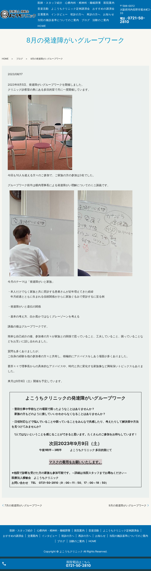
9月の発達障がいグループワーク (127, 505)
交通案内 (43, 14)
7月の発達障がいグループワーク (23, 505)
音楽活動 (43, 8)
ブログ (86, 20)
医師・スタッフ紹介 (50, 2)
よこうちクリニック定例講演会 (70, 8)
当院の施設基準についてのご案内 (58, 20)
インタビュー (59, 14)
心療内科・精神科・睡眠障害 (83, 2)
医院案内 (109, 2)
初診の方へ (77, 14)
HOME (42, 25)
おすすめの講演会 (103, 8)
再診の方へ (94, 14)
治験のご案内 (100, 20)
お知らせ (108, 14)
